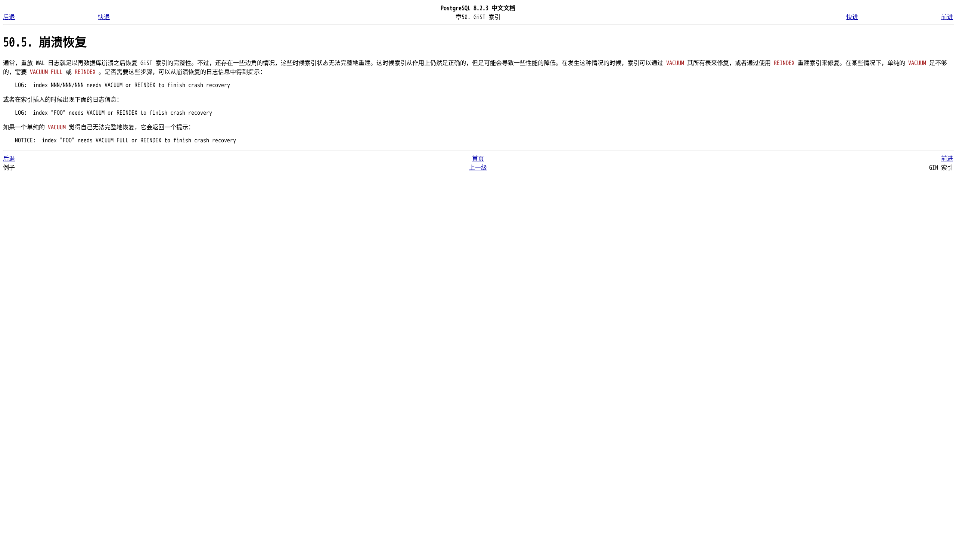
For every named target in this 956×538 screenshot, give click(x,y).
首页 (478, 158)
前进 (947, 17)
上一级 (478, 167)
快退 (104, 17)
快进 (852, 17)
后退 (9, 17)
